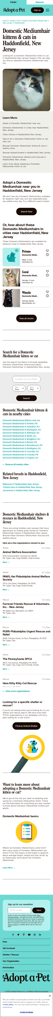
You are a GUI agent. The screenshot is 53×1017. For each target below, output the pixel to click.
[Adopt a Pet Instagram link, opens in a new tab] (35, 935)
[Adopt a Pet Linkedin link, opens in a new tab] (40, 935)
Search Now (26, 211)
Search (26, 398)
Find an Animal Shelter (26, 726)
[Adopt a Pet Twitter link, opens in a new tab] (19, 935)
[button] (47, 250)
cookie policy (8, 1005)
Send (39, 910)
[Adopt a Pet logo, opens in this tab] (26, 980)
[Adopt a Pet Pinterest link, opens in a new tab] (24, 935)
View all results (26, 318)
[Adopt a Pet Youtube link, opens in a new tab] (30, 935)
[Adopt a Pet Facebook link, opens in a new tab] (13, 935)
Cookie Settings (26, 1012)
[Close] (50, 996)
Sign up (37, 10)
